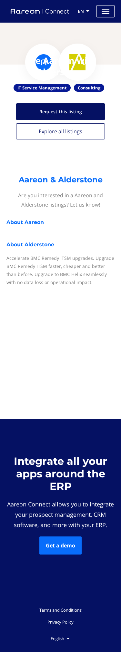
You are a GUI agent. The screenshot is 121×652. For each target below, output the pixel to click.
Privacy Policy (60, 622)
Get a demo (60, 545)
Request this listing (60, 111)
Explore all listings (60, 131)
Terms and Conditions (60, 610)
